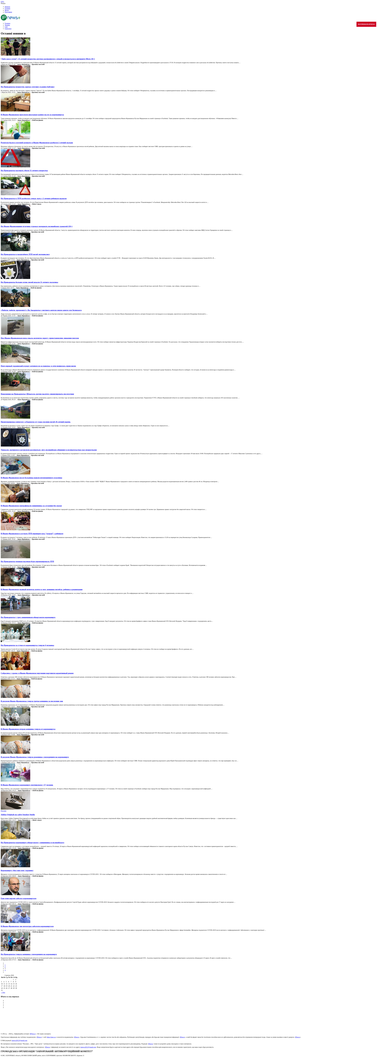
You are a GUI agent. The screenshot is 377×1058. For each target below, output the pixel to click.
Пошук (3, 3)
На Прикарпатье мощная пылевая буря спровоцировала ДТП (27, 561)
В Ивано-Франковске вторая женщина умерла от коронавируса (28, 729)
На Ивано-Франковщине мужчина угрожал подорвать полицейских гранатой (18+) (36, 226)
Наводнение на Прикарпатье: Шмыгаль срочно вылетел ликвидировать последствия (37, 394)
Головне (7, 8)
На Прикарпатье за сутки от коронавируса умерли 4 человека (27, 645)
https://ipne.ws (51, 1037)
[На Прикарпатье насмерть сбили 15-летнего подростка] (15, 167)
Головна (7, 23)
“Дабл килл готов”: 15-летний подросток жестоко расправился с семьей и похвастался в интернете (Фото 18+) (48, 59)
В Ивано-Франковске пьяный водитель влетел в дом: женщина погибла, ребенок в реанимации (41, 589)
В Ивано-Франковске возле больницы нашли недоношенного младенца (31, 478)
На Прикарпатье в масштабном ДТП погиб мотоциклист (25, 254)
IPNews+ (33, 1034)
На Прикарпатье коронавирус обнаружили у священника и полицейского (32, 843)
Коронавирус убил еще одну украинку (17, 870)
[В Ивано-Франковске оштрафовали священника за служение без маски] (15, 502)
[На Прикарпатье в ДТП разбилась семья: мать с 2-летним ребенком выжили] (15, 194)
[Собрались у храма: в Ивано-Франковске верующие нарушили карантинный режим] (15, 669)
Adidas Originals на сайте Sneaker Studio (18, 815)
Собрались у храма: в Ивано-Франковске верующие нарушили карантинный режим (37, 673)
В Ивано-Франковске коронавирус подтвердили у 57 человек (27, 785)
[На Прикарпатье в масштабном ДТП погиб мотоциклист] (15, 250)
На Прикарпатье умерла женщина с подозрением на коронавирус (29, 954)
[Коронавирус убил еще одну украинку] (15, 867)
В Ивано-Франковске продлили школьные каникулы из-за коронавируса (32, 115)
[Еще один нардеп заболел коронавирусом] (15, 894)
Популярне (8, 12)
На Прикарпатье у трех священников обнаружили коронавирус (28, 617)
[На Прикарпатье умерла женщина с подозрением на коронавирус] (15, 950)
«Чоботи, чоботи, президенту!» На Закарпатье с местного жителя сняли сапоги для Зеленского (41, 310)
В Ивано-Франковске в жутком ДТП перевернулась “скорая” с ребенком (32, 534)
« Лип (3, 992)
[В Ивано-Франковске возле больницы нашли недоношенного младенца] (15, 474)
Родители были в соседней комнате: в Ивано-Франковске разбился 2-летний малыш (37, 143)
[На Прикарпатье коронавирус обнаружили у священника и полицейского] (15, 839)
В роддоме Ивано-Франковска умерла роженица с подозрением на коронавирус (35, 757)
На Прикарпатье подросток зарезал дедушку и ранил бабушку (28, 87)
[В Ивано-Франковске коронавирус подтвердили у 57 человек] (15, 781)
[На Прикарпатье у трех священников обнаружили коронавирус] (15, 613)
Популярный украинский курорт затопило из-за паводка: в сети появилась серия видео (38, 366)
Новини (7, 7)
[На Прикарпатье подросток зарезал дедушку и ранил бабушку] (15, 83)
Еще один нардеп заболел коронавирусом (18, 898)
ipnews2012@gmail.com (19, 1040)
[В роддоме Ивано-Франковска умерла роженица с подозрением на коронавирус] (15, 753)
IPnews (39, 1037)
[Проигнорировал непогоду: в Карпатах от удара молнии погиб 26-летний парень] (15, 418)
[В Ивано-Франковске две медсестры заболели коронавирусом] (15, 922)
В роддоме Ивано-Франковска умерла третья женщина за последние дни (32, 701)
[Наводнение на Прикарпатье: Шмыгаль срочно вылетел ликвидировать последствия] (15, 390)
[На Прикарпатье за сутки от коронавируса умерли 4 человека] (15, 641)
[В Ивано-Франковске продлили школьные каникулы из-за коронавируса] (15, 111)
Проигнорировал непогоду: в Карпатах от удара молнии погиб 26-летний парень (35, 422)
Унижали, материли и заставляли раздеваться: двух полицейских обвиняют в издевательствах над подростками (49, 450)
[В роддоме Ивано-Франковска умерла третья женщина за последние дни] (15, 697)
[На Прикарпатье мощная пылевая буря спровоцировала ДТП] (15, 558)
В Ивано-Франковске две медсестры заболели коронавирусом (27, 926)
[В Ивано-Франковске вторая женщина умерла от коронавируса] (15, 725)
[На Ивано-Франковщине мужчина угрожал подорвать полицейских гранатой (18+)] (15, 222)
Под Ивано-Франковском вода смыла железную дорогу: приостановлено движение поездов (40, 338)
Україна (7, 25)
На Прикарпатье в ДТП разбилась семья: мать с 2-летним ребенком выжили (34, 198)
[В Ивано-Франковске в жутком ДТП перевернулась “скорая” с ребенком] (15, 530)
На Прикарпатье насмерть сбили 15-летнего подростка (24, 170)
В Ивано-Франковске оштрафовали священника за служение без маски (31, 506)
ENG (2, 1)
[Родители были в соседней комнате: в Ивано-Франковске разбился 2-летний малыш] (15, 139)
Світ (6, 27)
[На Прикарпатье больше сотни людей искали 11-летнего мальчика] (15, 278)
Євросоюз (8, 28)
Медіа (7, 10)
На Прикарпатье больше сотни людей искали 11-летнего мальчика (29, 282)
